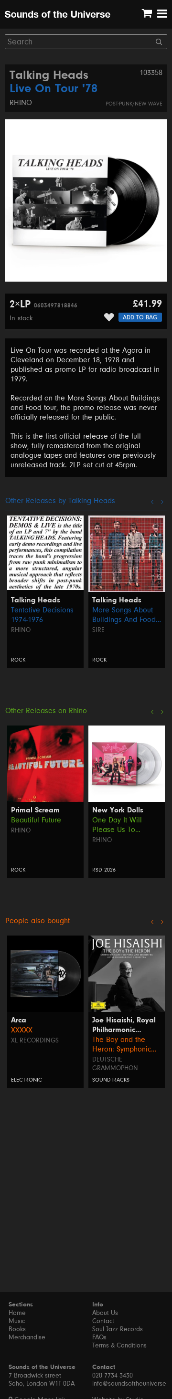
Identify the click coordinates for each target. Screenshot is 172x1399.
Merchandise (27, 1337)
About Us (105, 1313)
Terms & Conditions (119, 1345)
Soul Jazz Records (117, 1329)
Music (17, 1321)
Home (17, 1313)
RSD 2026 (104, 870)
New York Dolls (117, 810)
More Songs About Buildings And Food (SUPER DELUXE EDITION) (124, 615)
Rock (18, 660)
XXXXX (21, 1030)
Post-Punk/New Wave (134, 104)
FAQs (99, 1337)
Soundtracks (110, 1080)
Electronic (26, 1080)
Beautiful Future (36, 820)
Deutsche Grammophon (115, 1064)
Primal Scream (35, 810)
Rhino (21, 102)
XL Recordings (35, 1040)
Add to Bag (140, 317)
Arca (18, 1020)
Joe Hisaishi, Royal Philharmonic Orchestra (124, 1026)
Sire (98, 630)
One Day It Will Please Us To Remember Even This (126, 825)
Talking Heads (49, 76)
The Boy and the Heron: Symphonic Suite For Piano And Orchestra (124, 1044)
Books (17, 1329)
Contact (103, 1321)
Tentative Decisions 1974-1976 (42, 615)
